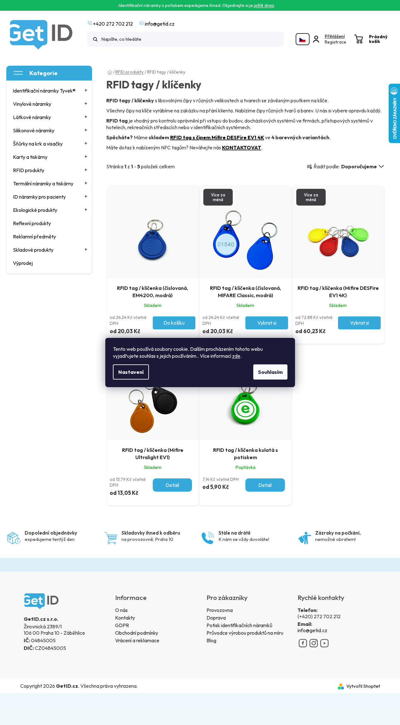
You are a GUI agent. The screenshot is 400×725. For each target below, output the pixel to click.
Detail (172, 485)
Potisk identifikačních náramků (239, 625)
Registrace (335, 42)
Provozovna (219, 610)
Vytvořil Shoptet (363, 686)
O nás (121, 610)
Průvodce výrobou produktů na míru (244, 633)
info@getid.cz (312, 630)
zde (236, 356)
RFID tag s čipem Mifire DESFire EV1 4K (217, 137)
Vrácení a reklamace (137, 640)
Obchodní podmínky (136, 633)
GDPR (122, 625)
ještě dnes (264, 5)
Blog (211, 640)
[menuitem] (49, 90)
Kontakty (125, 617)
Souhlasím (270, 372)
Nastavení (131, 372)
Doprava (216, 617)
